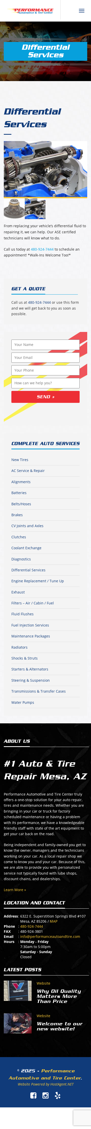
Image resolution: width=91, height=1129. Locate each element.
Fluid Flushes (22, 614)
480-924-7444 (42, 249)
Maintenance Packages (30, 636)
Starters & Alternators (29, 669)
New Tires (19, 459)
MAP (53, 921)
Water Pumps (22, 702)
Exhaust (18, 592)
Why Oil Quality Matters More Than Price (59, 996)
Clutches (18, 537)
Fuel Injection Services (30, 625)
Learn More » (15, 889)
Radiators (19, 647)
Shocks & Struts (24, 658)
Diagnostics (21, 559)
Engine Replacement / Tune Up (37, 580)
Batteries (19, 492)
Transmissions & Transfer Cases (38, 691)
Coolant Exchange (26, 547)
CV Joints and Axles (27, 525)
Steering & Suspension (30, 680)
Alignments (21, 481)
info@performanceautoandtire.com (50, 936)
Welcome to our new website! (59, 1026)
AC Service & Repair (28, 470)
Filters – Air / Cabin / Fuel (32, 603)
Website (43, 983)
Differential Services (28, 570)
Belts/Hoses (21, 503)
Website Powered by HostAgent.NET (46, 1084)
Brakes (17, 514)
